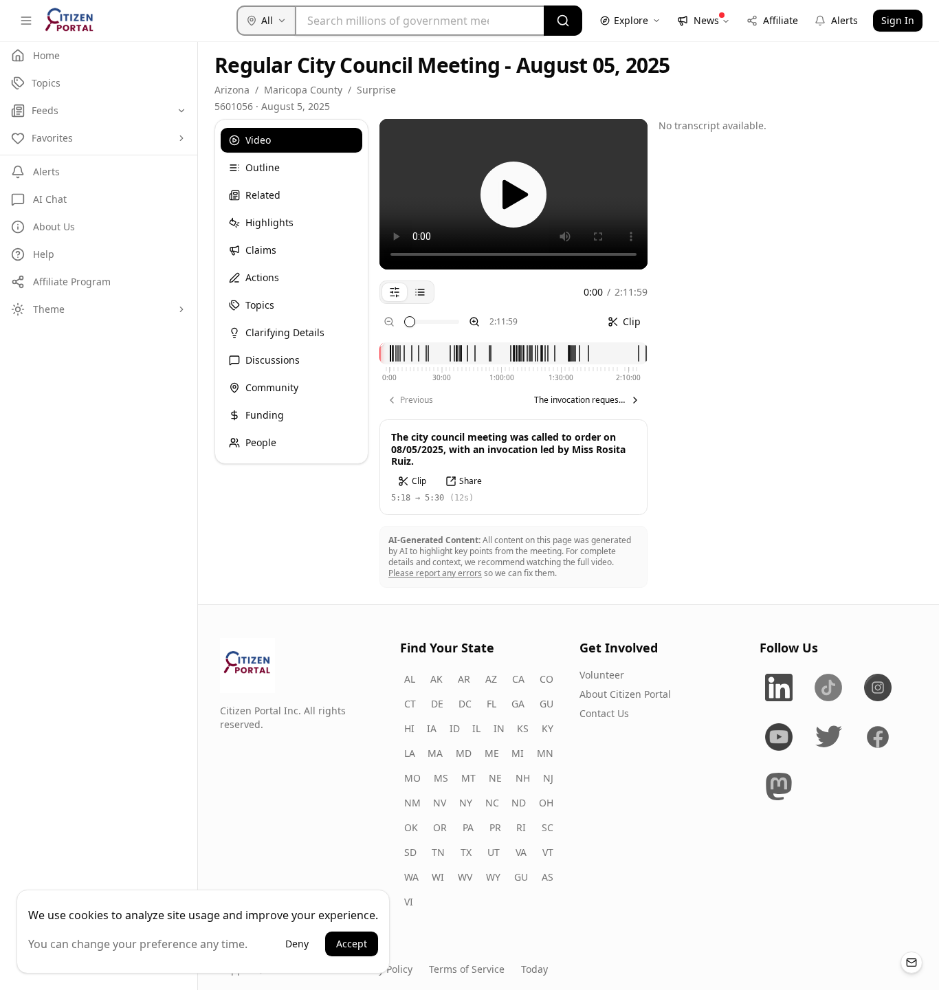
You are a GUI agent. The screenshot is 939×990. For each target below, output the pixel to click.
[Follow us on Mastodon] (779, 786)
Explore (631, 20)
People (260, 442)
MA (435, 753)
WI (438, 876)
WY (493, 876)
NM (412, 802)
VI (408, 901)
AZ (491, 678)
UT (493, 852)
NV (439, 802)
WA (411, 876)
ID (455, 728)
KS (523, 728)
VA (521, 852)
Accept (351, 943)
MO (412, 777)
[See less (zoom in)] (474, 321)
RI (521, 827)
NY (465, 802)
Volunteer (601, 674)
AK (436, 678)
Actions (262, 277)
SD (410, 852)
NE (495, 777)
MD (464, 753)
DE (437, 703)
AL (409, 678)
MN (545, 753)
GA (517, 703)
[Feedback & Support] (912, 963)
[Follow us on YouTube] (779, 737)
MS (441, 777)
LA (409, 753)
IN (499, 728)
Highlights (269, 222)
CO (546, 678)
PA (468, 827)
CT (410, 703)
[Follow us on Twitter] (828, 737)
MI (517, 753)
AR (464, 678)
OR (440, 827)
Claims (260, 249)
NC (492, 802)
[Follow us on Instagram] (878, 687)
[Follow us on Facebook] (878, 737)
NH (523, 777)
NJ (548, 777)
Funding (264, 414)
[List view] (420, 292)
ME (492, 753)
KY (547, 728)
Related (262, 194)
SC (547, 827)
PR (495, 827)
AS (547, 876)
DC (465, 703)
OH (546, 802)
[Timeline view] (395, 292)
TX (466, 852)
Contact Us (604, 713)
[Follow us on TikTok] (828, 687)
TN (438, 852)
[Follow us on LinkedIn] (779, 687)
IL (476, 728)
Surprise (376, 89)
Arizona (232, 89)
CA (518, 678)
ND (518, 802)
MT (468, 777)
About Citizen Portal (625, 694)
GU (546, 703)
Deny (297, 943)
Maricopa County (303, 89)
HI (409, 728)
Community (271, 387)
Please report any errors (435, 573)
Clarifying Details (284, 332)
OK (411, 827)
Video (258, 139)
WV (465, 876)
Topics (259, 304)
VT (547, 852)
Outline (262, 167)
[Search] (563, 21)
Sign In (897, 20)
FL (491, 703)
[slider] (409, 321)
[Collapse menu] (26, 20)
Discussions (272, 359)
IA (432, 728)
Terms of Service (467, 969)
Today (534, 969)
